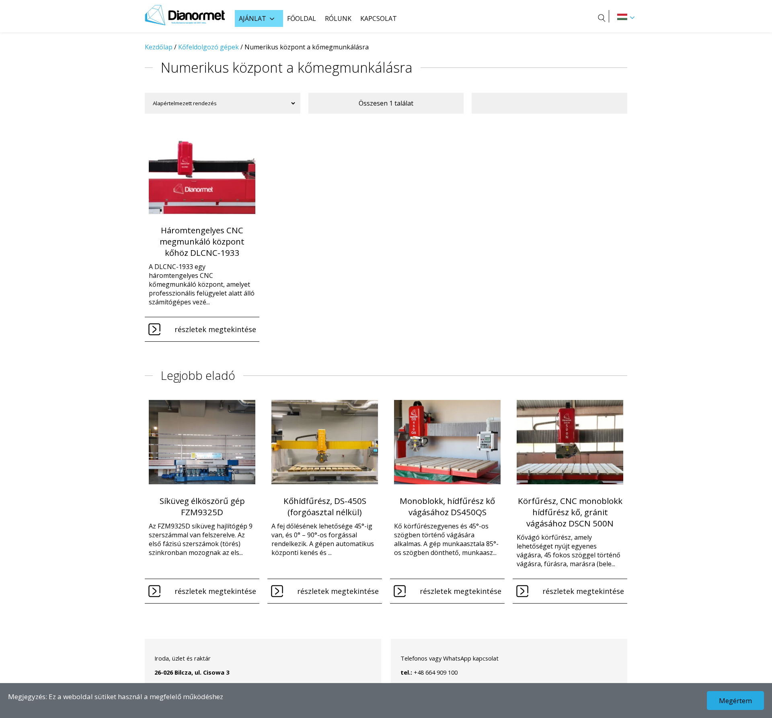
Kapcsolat (378, 18)
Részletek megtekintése (215, 329)
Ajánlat (252, 18)
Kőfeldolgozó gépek (208, 47)
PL (622, 17)
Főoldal (301, 18)
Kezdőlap (158, 47)
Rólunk (338, 18)
